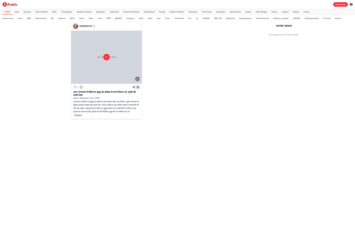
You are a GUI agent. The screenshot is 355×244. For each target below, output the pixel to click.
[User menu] (351, 4)
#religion (78, 115)
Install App (340, 4)
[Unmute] (137, 79)
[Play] (106, 57)
